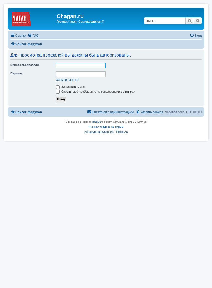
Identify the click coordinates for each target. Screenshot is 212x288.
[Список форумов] (33, 18)
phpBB (96, 121)
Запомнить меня (72, 86)
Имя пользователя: (25, 64)
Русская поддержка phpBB (106, 126)
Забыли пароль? (67, 79)
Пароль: (16, 73)
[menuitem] (33, 35)
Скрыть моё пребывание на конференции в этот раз (97, 91)
